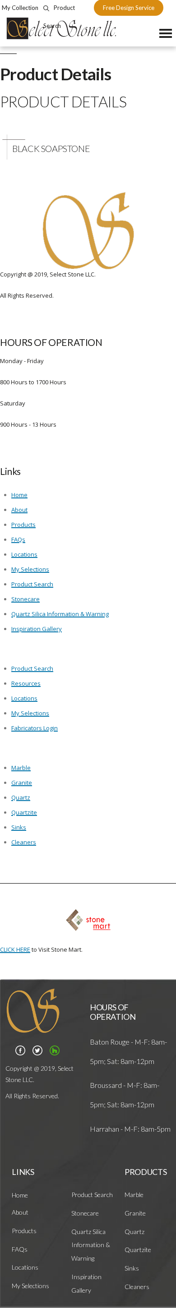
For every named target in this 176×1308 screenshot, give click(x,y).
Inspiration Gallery (36, 629)
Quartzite (24, 812)
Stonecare (25, 599)
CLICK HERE (15, 949)
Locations (24, 554)
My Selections (30, 569)
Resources (26, 683)
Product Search (32, 584)
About (19, 510)
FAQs (18, 539)
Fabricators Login (34, 728)
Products (23, 524)
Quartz (20, 797)
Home (19, 495)
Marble (21, 768)
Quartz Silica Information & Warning (60, 614)
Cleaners (23, 842)
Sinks (18, 827)
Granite (21, 782)
